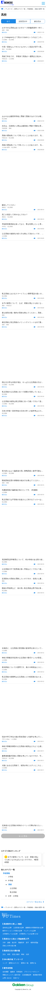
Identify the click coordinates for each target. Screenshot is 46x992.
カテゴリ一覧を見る (34, 902)
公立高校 (13, 888)
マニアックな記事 (30, 931)
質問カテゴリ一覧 (19, 9)
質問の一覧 (24, 963)
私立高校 (13, 892)
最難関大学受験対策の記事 (34, 927)
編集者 (12, 972)
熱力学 (14, 942)
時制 (22, 954)
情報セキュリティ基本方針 (12, 975)
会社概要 (6, 972)
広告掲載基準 (26, 975)
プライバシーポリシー (31, 972)
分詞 (27, 954)
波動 (8, 942)
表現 (8, 954)
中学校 (10, 880)
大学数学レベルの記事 (10, 934)
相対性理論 (34, 942)
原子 (27, 942)
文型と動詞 (15, 954)
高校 (10, 884)
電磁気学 (21, 942)
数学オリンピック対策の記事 (12, 931)
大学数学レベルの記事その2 (28, 934)
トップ (5, 963)
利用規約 (19, 972)
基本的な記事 (7, 927)
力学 (4, 942)
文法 (4, 954)
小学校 (10, 876)
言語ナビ (16, 978)
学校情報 (30, 9)
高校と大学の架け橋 (9, 945)
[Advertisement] (23, 88)
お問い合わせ (7, 978)
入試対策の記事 (18, 927)
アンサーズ (8, 9)
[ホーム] (2, 9)
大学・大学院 (13, 896)
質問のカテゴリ (14, 963)
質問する (33, 963)
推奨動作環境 (37, 975)
